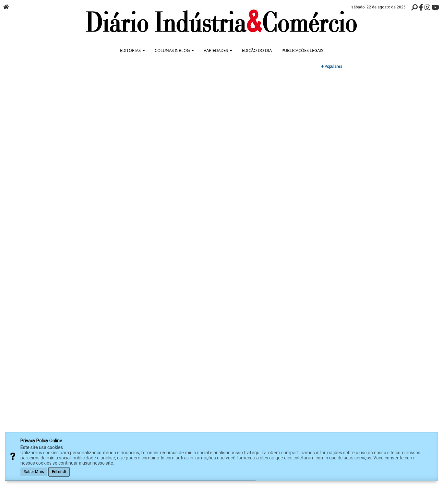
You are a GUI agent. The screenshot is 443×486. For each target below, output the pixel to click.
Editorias (131, 50)
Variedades (216, 50)
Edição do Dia (257, 50)
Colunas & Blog (173, 50)
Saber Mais (34, 471)
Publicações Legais (302, 50)
